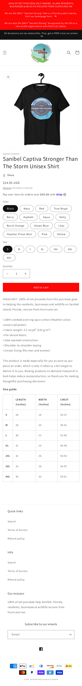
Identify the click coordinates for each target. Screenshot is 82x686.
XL (42, 249)
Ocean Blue (41, 225)
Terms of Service (18, 530)
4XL (9, 257)
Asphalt (28, 217)
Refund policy (16, 538)
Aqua (46, 217)
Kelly (62, 217)
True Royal (61, 208)
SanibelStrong (36, 679)
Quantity (7, 266)
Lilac (61, 225)
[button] (5, 52)
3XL (70, 249)
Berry (10, 217)
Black (10, 208)
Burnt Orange (15, 225)
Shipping (7, 188)
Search (12, 521)
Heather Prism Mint (19, 234)
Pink (44, 234)
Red (41, 208)
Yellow (61, 234)
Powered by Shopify (50, 679)
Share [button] (10, 175)
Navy (27, 208)
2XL (56, 249)
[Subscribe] (70, 634)
